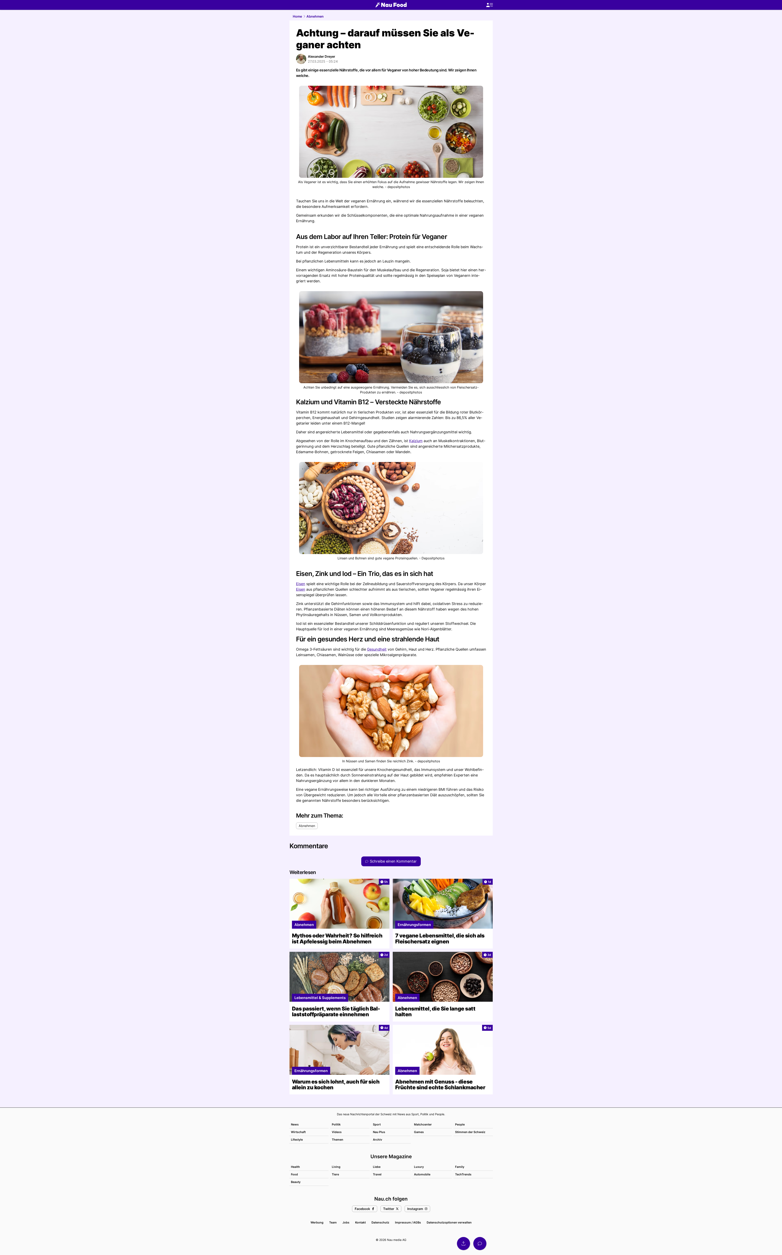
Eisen (300, 584)
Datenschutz (380, 1222)
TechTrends (463, 1174)
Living (336, 1166)
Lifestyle (297, 1139)
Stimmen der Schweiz (470, 1132)
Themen (337, 1139)
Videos (337, 1132)
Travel (377, 1174)
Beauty (296, 1182)
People (460, 1124)
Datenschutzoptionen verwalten (449, 1222)
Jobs (345, 1222)
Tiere (335, 1174)
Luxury (419, 1166)
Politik (336, 1124)
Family (459, 1166)
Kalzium (416, 441)
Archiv (377, 1139)
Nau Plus (379, 1132)
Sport (377, 1124)
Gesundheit (377, 649)
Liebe (376, 1166)
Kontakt (360, 1222)
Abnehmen (315, 16)
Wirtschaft (298, 1132)
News (295, 1124)
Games (419, 1132)
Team (333, 1222)
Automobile (422, 1174)
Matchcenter (423, 1124)
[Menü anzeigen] (489, 5)
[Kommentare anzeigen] (479, 1243)
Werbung (317, 1222)
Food (294, 1174)
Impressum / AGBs (408, 1222)
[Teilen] (463, 1243)
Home (297, 16)
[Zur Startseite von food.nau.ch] (391, 4)
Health (295, 1166)
